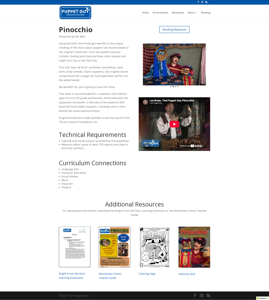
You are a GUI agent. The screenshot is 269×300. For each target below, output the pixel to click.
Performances (160, 13)
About (191, 13)
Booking (205, 13)
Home (145, 13)
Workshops (178, 13)
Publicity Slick (186, 274)
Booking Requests (174, 29)
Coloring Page (147, 273)
